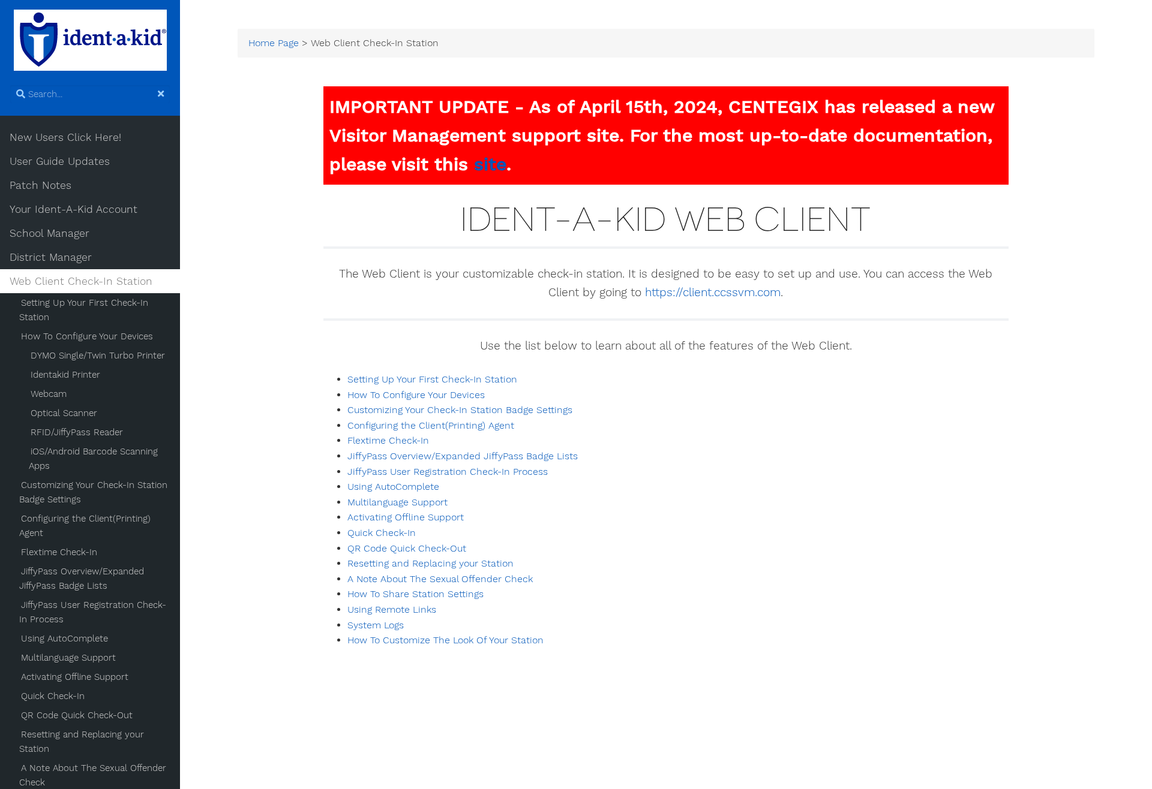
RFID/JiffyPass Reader (77, 432)
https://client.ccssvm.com (713, 292)
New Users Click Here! (65, 137)
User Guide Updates (60, 161)
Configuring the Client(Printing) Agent (85, 525)
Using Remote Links (391, 609)
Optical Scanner (64, 413)
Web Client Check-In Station (81, 281)
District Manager (51, 257)
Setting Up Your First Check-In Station (83, 310)
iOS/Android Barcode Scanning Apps (93, 458)
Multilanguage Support (68, 657)
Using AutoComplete (64, 638)
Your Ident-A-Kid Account (73, 209)
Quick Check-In (53, 696)
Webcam (49, 394)
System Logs (375, 625)
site (490, 164)
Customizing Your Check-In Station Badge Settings (93, 492)
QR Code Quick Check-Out (77, 715)
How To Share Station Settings (415, 594)
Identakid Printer (65, 374)
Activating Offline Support (74, 676)
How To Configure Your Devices (87, 336)
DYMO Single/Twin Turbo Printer (98, 355)
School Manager (49, 233)
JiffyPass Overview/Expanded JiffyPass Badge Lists (81, 578)
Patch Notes (40, 185)
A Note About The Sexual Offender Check (440, 579)
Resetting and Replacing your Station (81, 741)
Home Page (273, 43)
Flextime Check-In (59, 552)
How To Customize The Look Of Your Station (445, 640)
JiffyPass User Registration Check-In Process (92, 612)
